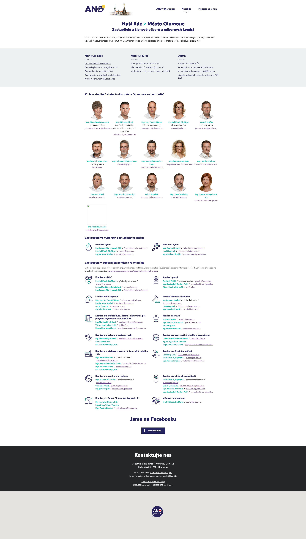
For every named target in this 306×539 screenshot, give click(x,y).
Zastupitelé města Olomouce (98, 63)
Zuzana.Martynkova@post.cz (206, 200)
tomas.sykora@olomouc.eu (151, 128)
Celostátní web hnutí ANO (153, 481)
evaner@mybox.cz (178, 128)
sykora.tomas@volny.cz (131, 300)
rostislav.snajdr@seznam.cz (97, 230)
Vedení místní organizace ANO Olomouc (196, 67)
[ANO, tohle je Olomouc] (95, 8)
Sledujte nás (154, 430)
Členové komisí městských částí (99, 71)
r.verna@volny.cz (130, 287)
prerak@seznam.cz (124, 197)
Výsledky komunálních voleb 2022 (100, 78)
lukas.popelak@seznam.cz (151, 197)
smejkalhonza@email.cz (122, 389)
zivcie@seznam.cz (117, 306)
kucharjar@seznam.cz (125, 254)
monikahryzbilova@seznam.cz (131, 322)
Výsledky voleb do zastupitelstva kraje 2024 (150, 71)
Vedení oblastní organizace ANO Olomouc (196, 71)
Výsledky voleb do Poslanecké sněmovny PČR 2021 (198, 76)
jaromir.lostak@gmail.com (206, 128)
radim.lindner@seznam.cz (206, 164)
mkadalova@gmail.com (195, 389)
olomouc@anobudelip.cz (161, 472)
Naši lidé (186, 9)
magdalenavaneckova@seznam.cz (180, 164)
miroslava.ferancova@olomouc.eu (99, 128)
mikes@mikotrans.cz (191, 328)
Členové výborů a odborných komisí (101, 67)
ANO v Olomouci (165, 9)
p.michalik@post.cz (179, 197)
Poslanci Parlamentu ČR (188, 63)
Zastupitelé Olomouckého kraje (145, 63)
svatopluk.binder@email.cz (152, 167)
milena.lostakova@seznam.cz (192, 386)
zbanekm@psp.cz (124, 164)
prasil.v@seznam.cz (97, 197)
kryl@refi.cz (97, 167)
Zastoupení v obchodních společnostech (103, 75)
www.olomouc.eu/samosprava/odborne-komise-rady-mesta (132, 271)
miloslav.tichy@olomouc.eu (124, 134)
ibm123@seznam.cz (122, 309)
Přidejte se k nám (208, 9)
